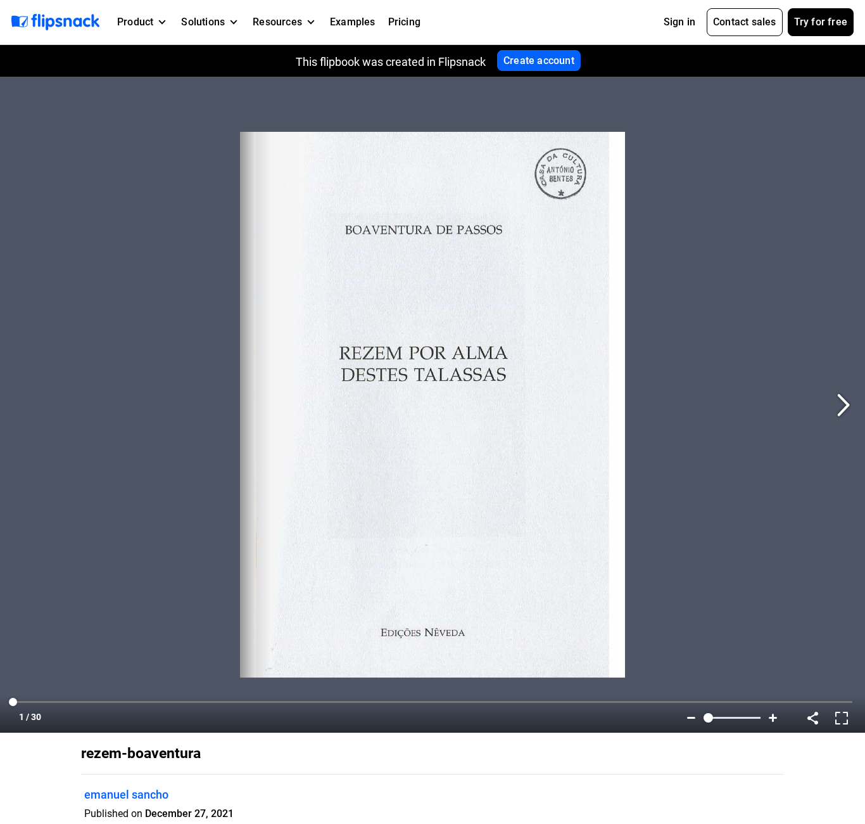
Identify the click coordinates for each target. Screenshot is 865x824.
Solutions (203, 22)
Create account (538, 61)
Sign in (679, 22)
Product (135, 22)
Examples (353, 22)
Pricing (404, 22)
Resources (277, 22)
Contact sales (744, 22)
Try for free (820, 22)
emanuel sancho (126, 794)
